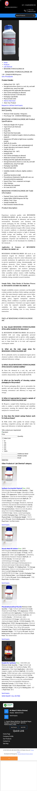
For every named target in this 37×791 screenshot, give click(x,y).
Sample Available (9, 202)
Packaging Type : (19, 515)
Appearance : (21, 494)
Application (7, 135)
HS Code (6, 187)
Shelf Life (6, 143)
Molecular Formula (9, 157)
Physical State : (8, 517)
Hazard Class (8, 181)
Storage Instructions (10, 161)
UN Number (7, 185)
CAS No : (19, 621)
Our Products (7, 738)
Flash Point (7, 133)
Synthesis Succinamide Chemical (12, 488)
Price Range (7, 116)
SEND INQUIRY (6, 696)
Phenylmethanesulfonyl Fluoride (12, 607)
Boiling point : (26, 519)
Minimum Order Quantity (11, 114)
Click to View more (9, 101)
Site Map (5, 743)
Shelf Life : (26, 671)
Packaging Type (9, 166)
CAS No (6, 149)
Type (5, 127)
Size (5, 155)
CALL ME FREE (15, 696)
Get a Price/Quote (7, 76)
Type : (18, 609)
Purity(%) (6, 153)
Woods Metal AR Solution (10, 548)
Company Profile (8, 736)
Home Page (6, 734)
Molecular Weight (9, 124)
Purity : (5, 494)
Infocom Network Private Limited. (25, 753)
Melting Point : (24, 507)
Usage (6, 147)
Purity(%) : (12, 507)
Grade (6, 129)
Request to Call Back (8, 105)
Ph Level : (11, 519)
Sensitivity (7, 175)
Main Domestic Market (11, 204)
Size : (20, 573)
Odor (5, 183)
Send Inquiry (19, 105)
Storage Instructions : (18, 569)
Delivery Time (8, 200)
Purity (5, 131)
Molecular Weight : (12, 631)
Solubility (7, 171)
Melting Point (8, 151)
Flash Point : (10, 521)
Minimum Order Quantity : (20, 490)
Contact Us (6, 741)
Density (6, 145)
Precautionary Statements (12, 177)
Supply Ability (8, 198)
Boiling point (8, 159)
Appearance (7, 139)
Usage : (16, 563)
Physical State (8, 168)
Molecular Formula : (11, 683)
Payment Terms (9, 196)
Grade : (25, 492)
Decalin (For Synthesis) (9, 663)
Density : (18, 673)
